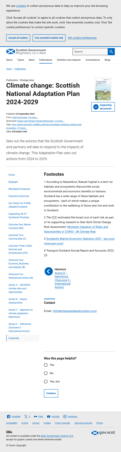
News (32, 59)
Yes (52, 365)
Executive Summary (19, 196)
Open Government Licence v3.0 (57, 436)
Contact (36, 423)
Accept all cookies (18, 37)
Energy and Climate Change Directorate (35, 121)
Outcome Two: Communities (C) (17, 237)
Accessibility (11, 423)
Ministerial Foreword (19, 189)
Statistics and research (69, 59)
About (9, 59)
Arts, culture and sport (22, 124)
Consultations (92, 59)
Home (9, 69)
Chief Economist (19, 117)
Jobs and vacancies (83, 423)
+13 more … (59, 121)
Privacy (99, 423)
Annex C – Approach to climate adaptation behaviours (21, 313)
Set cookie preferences (82, 38)
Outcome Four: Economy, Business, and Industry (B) (19, 264)
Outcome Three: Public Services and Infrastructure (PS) (20, 249)
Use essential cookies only (49, 37)
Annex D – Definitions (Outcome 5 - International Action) (20, 328)
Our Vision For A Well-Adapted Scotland (20, 205)
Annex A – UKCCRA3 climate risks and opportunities (19, 288)
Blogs (108, 59)
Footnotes (14, 338)
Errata (12, 174)
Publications (45, 59)
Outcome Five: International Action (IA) (21, 276)
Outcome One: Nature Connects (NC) (20, 226)
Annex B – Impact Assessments (18, 301)
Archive (24, 423)
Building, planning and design (46, 124)
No (52, 373)
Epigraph (13, 181)
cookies (21, 6)
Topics (20, 59)
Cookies (47, 423)
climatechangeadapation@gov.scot (75, 311)
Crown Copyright (62, 423)
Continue (51, 393)
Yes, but (55, 381)
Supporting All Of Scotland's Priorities (19, 215)
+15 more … (33, 117)
